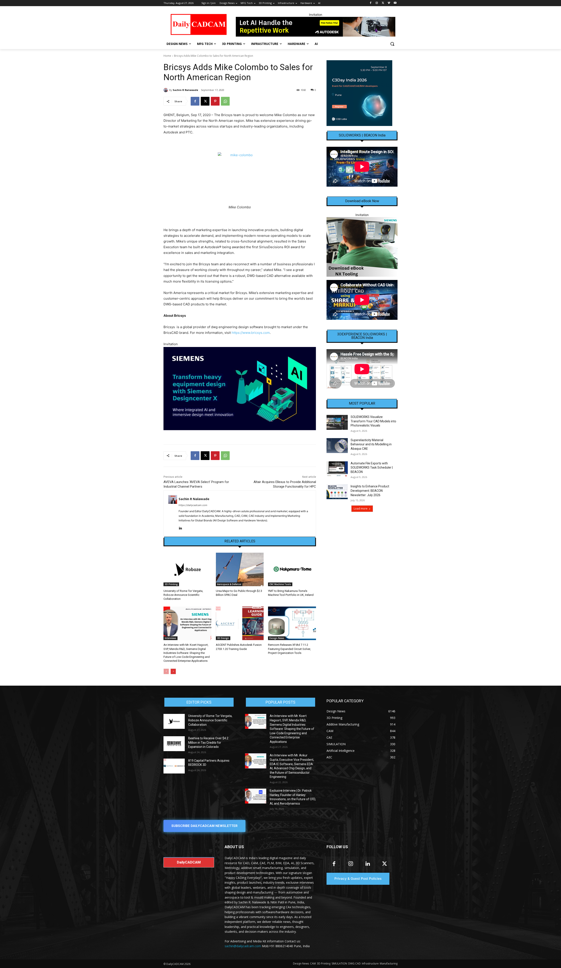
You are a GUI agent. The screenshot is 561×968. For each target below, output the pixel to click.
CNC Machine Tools (280, 584)
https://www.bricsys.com (251, 333)
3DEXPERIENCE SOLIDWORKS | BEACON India (362, 336)
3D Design (223, 638)
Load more (360, 508)
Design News (276, 638)
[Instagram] (376, 3)
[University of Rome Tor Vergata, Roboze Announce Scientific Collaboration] (187, 569)
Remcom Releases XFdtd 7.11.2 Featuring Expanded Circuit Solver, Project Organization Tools (289, 648)
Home (167, 56)
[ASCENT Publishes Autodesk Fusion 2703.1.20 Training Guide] (240, 623)
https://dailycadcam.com (193, 505)
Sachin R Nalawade (185, 90)
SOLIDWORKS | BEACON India (362, 135)
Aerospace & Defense (229, 584)
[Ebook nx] (362, 246)
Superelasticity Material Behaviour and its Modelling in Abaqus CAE (371, 444)
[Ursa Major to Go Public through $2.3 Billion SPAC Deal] (240, 569)
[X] (382, 3)
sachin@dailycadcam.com (243, 946)
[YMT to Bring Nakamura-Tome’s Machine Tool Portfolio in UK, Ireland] (292, 569)
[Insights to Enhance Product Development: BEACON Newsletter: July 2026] (337, 491)
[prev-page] (166, 671)
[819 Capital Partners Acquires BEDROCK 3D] (174, 766)
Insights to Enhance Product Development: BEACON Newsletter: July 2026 (370, 491)
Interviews (170, 638)
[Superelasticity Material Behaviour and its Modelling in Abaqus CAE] (337, 445)
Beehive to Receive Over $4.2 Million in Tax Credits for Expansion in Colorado (208, 742)
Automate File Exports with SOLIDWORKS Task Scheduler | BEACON (372, 468)
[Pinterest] (215, 101)
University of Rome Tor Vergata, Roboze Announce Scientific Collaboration (183, 594)
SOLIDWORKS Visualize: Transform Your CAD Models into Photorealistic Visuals (373, 421)
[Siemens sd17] (239, 388)
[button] (392, 44)
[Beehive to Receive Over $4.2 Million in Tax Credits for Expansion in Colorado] (174, 743)
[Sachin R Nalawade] (166, 90)
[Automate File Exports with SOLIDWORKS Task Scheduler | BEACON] (337, 468)
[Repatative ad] (316, 27)
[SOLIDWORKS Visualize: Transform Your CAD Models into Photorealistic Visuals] (337, 422)
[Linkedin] (180, 527)
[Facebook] (370, 3)
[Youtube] (395, 3)
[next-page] (173, 671)
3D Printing (171, 584)
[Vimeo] (388, 3)
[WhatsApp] (225, 101)
